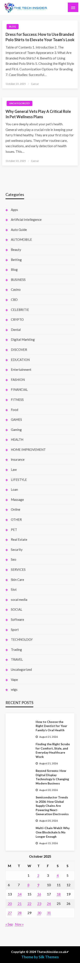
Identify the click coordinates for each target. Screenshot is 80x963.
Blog (12, 26)
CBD (14, 299)
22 (29, 903)
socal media (19, 599)
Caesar (35, 83)
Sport (15, 629)
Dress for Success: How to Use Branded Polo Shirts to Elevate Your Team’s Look (40, 37)
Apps (14, 210)
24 (49, 903)
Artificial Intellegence (26, 219)
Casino (16, 289)
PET (14, 529)
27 (10, 913)
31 (49, 913)
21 (20, 903)
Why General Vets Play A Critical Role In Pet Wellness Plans (38, 114)
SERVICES (18, 569)
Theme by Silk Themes (40, 957)
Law (14, 469)
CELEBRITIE (20, 310)
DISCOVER (19, 349)
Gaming (16, 430)
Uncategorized (19, 103)
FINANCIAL (19, 389)
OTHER (16, 519)
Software (17, 619)
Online (15, 509)
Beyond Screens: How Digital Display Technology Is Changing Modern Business (52, 777)
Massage (17, 499)
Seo (13, 559)
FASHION (18, 380)
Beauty (16, 249)
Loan (14, 489)
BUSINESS (18, 280)
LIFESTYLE (19, 480)
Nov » (19, 924)
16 (39, 894)
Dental (16, 330)
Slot (14, 589)
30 (39, 913)
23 (39, 903)
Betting (16, 260)
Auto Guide (19, 230)
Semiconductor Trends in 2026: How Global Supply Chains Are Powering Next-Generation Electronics (52, 805)
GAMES (16, 419)
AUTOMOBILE (21, 239)
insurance (18, 459)
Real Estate (19, 539)
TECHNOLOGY (22, 639)
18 (59, 894)
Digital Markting (23, 339)
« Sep (9, 924)
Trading (16, 649)
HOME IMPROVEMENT (28, 449)
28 (20, 913)
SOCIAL (16, 609)
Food (14, 410)
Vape (14, 679)
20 (10, 903)
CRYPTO (17, 319)
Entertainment (21, 369)
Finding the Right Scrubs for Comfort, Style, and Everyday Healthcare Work (53, 750)
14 (20, 894)
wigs (14, 689)
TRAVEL (17, 659)
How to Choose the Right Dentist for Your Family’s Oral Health (51, 726)
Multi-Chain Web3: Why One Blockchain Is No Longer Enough (53, 832)
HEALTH (17, 439)
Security (17, 549)
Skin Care (17, 579)
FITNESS (17, 399)
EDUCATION (20, 360)
